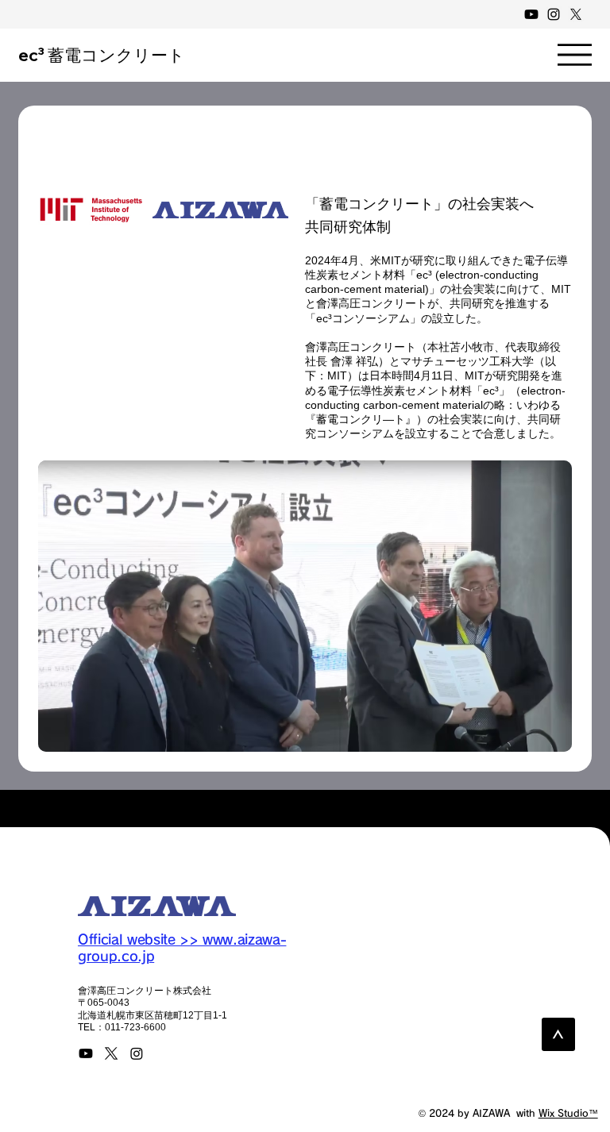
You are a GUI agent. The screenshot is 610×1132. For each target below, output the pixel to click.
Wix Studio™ (568, 1113)
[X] (576, 14)
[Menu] (575, 55)
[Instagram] (554, 14)
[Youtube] (531, 14)
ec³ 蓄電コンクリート (101, 54)
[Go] (558, 1034)
